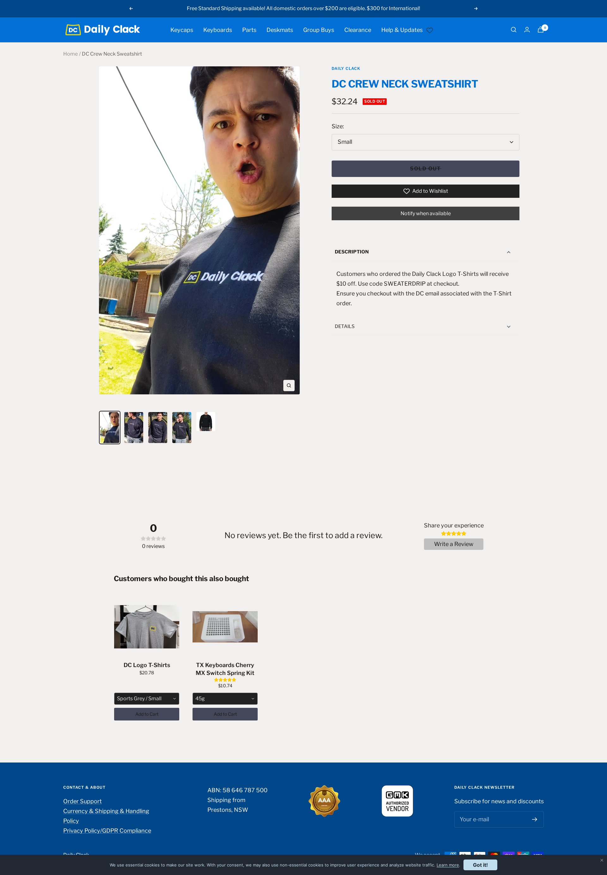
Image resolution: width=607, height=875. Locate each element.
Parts (249, 29)
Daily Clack (346, 68)
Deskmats (280, 29)
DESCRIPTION (352, 252)
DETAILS (345, 326)
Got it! (480, 865)
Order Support (82, 801)
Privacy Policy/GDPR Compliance (107, 830)
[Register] (534, 819)
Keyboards (217, 29)
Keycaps (181, 29)
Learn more (448, 864)
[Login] (527, 29)
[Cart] (540, 30)
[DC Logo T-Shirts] (146, 627)
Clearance (357, 29)
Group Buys (318, 29)
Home (70, 54)
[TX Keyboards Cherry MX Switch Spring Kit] (225, 627)
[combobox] (146, 699)
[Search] (514, 30)
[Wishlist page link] (429, 30)
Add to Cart (146, 714)
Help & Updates (402, 29)
